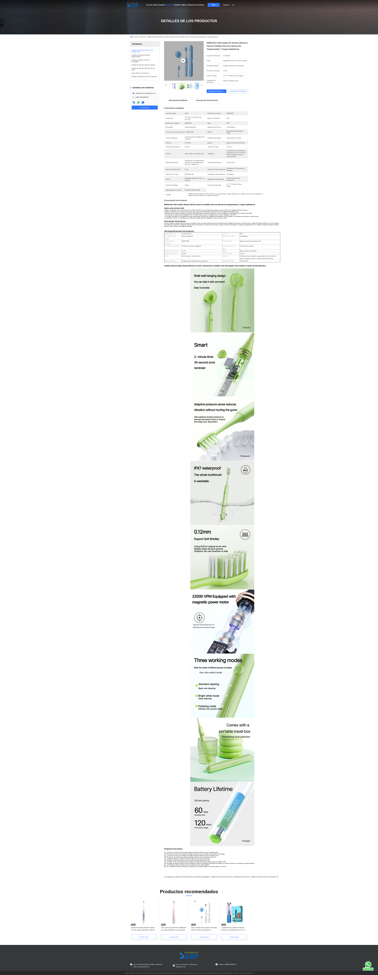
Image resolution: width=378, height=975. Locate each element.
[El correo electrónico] (143, 102)
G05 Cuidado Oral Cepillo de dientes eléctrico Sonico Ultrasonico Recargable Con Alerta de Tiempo (204, 929)
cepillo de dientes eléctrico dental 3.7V (264, 877)
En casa (149, 5)
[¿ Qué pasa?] (133, 102)
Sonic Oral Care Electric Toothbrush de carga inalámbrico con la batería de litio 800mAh (173, 929)
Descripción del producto (207, 100)
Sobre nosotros (159, 5)
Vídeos (183, 5)
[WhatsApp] (138, 102)
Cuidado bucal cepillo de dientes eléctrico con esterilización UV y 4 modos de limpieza (233, 929)
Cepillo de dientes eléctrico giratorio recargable (192, 877)
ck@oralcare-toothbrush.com (145, 93)
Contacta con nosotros (195, 5)
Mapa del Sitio (129, 973)
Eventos (177, 5)
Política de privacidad (142, 973)
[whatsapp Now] (368, 970)
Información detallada (178, 100)
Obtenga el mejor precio (217, 91)
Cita (213, 5)
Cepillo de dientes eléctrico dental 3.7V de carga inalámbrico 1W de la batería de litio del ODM (143, 929)
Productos (169, 5)
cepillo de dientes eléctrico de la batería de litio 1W (229, 877)
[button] (133, 917)
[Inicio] (133, 5)
